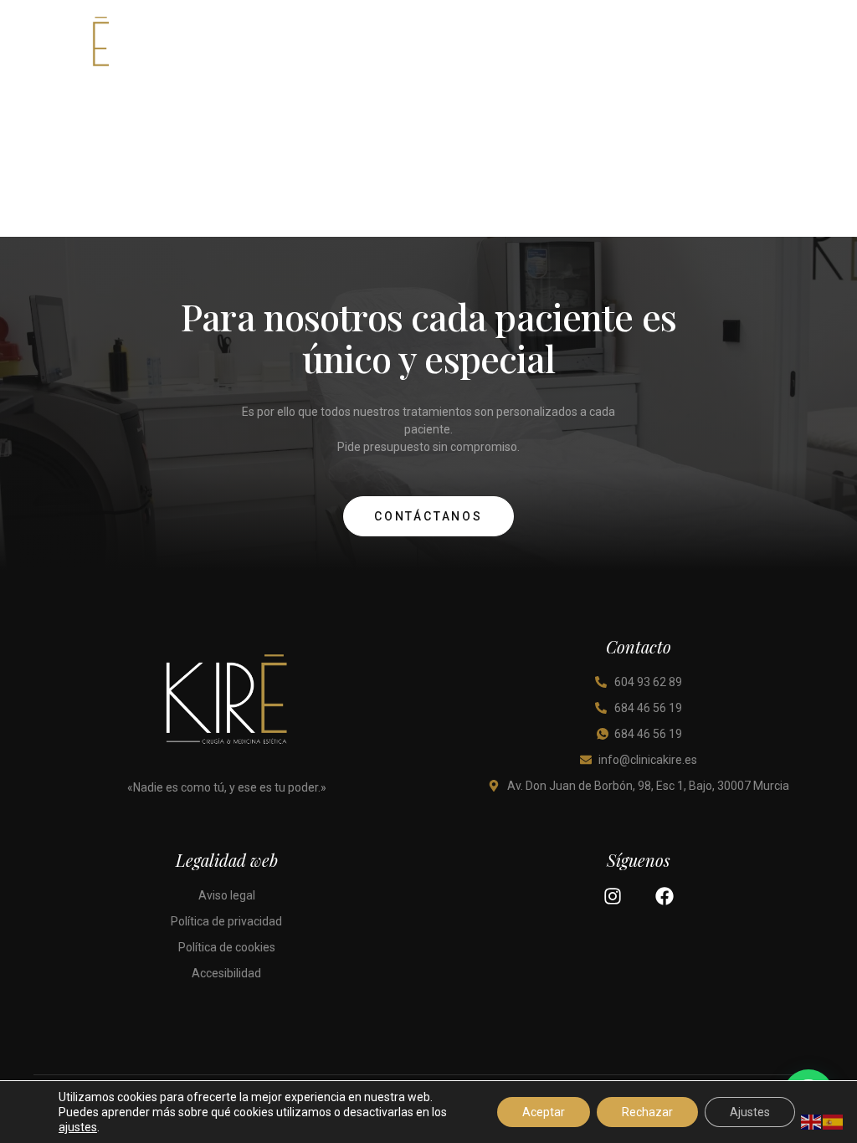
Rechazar (647, 1112)
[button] (810, 48)
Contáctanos (428, 516)
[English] (812, 1121)
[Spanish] (833, 1121)
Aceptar (543, 1112)
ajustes (78, 1127)
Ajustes (750, 1112)
